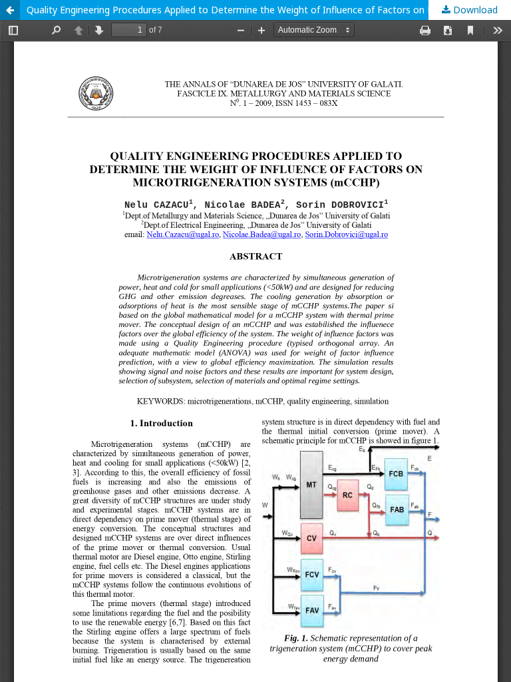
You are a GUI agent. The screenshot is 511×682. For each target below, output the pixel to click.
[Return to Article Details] (10, 10)
